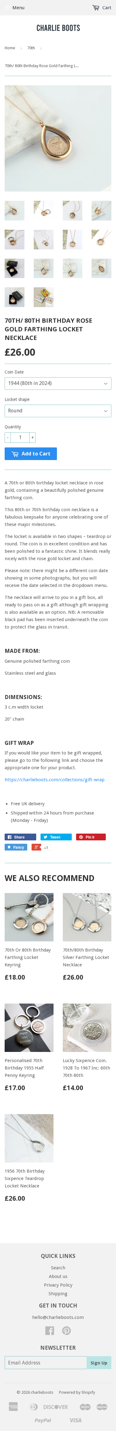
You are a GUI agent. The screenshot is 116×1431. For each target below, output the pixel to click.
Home (10, 48)
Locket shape (17, 399)
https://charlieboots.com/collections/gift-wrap (55, 779)
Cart (106, 7)
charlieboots (42, 1392)
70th (31, 48)
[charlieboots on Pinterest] (66, 1333)
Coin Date (14, 372)
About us (58, 1276)
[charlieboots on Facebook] (49, 1333)
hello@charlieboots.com (58, 1317)
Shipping (58, 1293)
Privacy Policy (58, 1285)
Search (58, 1268)
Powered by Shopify (77, 1392)
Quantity (13, 426)
